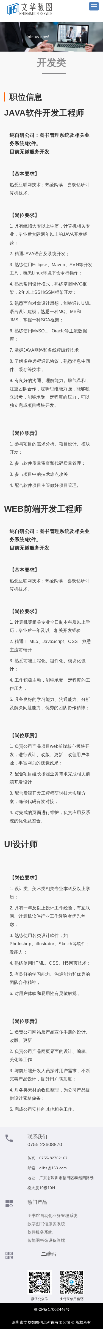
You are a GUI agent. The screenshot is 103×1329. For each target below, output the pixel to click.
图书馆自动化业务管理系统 (52, 1215)
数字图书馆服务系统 (46, 1223)
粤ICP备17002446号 (52, 1309)
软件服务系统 (39, 1232)
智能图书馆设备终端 (46, 1240)
